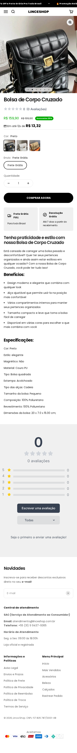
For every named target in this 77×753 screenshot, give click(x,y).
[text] (38, 371)
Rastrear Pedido (52, 696)
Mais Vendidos (51, 670)
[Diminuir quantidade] (8, 183)
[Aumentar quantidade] (28, 183)
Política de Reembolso (18, 693)
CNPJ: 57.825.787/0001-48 (41, 717)
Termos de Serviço (16, 706)
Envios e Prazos (13, 674)
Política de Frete (14, 681)
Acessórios (49, 676)
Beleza (46, 683)
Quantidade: (12, 176)
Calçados (48, 689)
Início (45, 664)
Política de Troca (15, 700)
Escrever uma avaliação (38, 508)
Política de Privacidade (18, 687)
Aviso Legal (11, 668)
